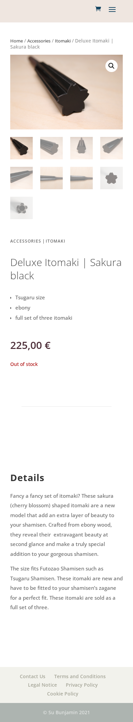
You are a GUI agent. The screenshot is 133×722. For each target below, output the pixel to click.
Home (16, 41)
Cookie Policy (62, 693)
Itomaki (63, 41)
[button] (111, 66)
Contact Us (32, 676)
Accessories (38, 41)
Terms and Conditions (80, 676)
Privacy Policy (82, 685)
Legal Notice (42, 685)
